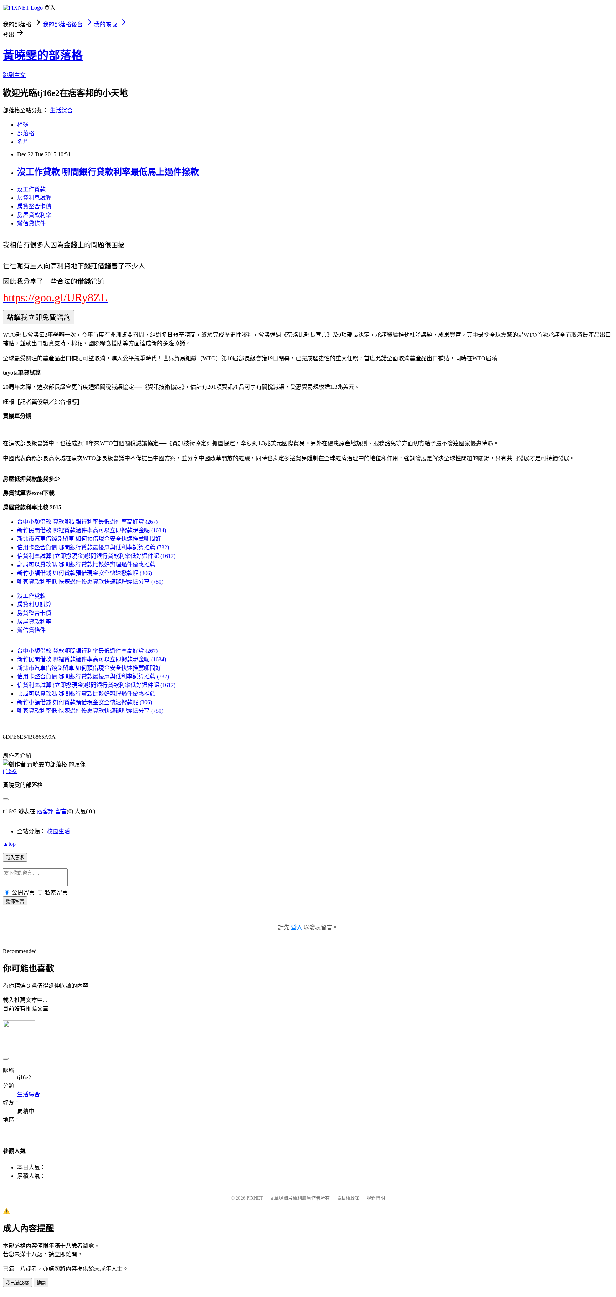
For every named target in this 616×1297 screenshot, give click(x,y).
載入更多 (15, 857)
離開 (41, 1283)
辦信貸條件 (31, 223)
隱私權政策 (348, 1198)
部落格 (25, 133)
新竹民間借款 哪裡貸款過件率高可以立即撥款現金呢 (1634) (91, 530)
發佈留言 (15, 901)
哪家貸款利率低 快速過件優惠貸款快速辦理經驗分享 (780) (90, 582)
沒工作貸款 (31, 189)
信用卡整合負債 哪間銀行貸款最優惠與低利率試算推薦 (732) (93, 547)
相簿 (23, 125)
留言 (61, 811)
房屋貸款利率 (34, 215)
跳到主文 (14, 75)
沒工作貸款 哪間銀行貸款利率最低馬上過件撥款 (108, 172)
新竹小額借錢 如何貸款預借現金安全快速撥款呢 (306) (84, 573)
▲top (9, 844)
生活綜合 (61, 110)
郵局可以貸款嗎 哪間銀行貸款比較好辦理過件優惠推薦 (86, 564)
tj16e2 (10, 771)
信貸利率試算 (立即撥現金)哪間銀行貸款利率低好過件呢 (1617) (96, 556)
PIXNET (255, 1198)
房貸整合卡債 (34, 206)
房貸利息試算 (34, 198)
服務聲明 (375, 1198)
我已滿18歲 (17, 1283)
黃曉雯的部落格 (43, 55)
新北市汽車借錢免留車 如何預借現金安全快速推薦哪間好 (89, 539)
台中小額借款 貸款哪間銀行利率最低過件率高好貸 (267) (87, 522)
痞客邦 (45, 811)
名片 (23, 142)
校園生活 (58, 831)
